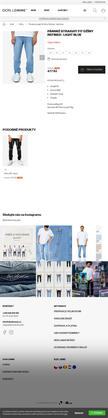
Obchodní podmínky (67, 333)
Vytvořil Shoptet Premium (47, 403)
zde (65, 414)
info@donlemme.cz (12, 322)
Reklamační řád (64, 340)
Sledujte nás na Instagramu (22, 214)
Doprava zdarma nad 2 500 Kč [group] (54, 18)
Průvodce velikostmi (67, 311)
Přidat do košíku (95, 69)
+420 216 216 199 (11, 313)
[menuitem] (35, 10)
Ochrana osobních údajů (70, 347)
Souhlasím (98, 413)
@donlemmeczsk (12, 220)
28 (5, 170)
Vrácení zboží (63, 318)
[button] (105, 18)
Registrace (100, 2)
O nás (6, 364)
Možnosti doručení (59, 59)
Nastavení (79, 413)
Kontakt (8, 379)
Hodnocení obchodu (16, 371)
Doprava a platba (65, 325)
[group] (24, 58)
